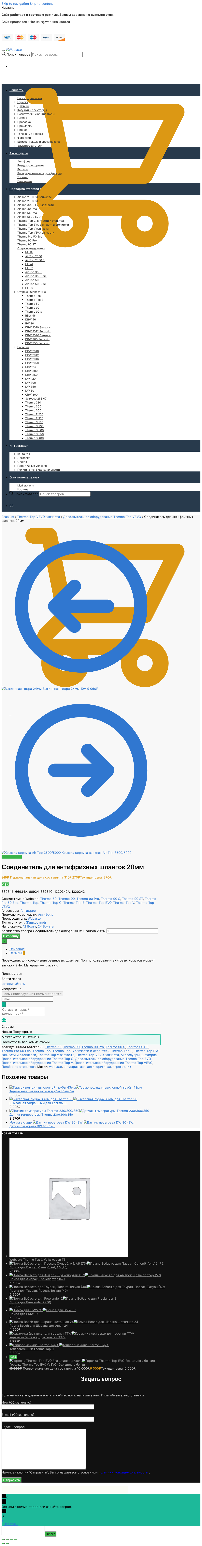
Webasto (34, 918)
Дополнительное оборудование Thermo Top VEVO (102, 517)
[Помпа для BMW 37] (42, 1310)
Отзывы (17, 953)
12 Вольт (29, 926)
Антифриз (28, 911)
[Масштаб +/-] (15, 1539)
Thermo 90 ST (132, 899)
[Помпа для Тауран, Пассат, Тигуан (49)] (87, 1287)
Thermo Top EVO (98, 903)
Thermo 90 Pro (88, 899)
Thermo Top (29, 903)
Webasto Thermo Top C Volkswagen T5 (37, 1259)
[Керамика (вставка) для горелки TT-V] (71, 1333)
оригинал (103, 1067)
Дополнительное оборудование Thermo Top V (37, 1063)
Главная (8, 517)
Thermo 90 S (110, 899)
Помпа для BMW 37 (23, 1314)
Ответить (11, 1524)
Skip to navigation (15, 4)
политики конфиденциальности (124, 1472)
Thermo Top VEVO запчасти (38, 517)
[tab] (85, 949)
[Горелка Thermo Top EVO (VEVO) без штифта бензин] (82, 1361)
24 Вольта (46, 926)
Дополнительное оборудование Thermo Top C (37, 1059)
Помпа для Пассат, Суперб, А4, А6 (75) (38, 1267)
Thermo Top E (73, 903)
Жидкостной (36, 922)
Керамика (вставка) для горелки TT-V (37, 1337)
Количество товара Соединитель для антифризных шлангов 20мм (54, 931)
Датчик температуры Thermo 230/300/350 (41, 1114)
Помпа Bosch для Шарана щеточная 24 (38, 1325)
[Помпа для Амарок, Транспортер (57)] (85, 1275)
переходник (122, 1067)
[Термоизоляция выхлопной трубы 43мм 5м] (75, 1087)
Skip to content (41, 4)
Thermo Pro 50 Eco (16, 1051)
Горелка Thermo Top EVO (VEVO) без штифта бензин (48, 1364)
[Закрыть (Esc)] (3, 1539)
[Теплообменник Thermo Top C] (59, 1345)
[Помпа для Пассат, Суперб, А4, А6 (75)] (87, 1263)
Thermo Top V (123, 903)
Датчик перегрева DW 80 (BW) (32, 1126)
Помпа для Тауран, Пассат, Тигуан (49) (38, 1290)
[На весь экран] (11, 1539)
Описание (17, 949)
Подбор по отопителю (19, 1067)
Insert (50, 1534)
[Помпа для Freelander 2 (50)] (62, 1298)
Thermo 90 (66, 899)
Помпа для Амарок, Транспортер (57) (37, 1279)
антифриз (71, 1067)
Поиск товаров (18, 54)
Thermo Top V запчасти (56, 1055)
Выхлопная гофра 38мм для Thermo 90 (38, 1103)
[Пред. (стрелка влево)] (3, 1543)
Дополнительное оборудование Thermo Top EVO (113, 1059)
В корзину (10, 936)
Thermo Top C (51, 903)
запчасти (87, 1067)
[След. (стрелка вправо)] (7, 1543)
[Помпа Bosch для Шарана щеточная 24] (73, 1322)
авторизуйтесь (13, 984)
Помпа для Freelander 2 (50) (30, 1302)
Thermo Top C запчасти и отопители (80, 1051)
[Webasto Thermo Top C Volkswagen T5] (68, 1256)
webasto (55, 1067)
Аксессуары (130, 1055)
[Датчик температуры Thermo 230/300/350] (79, 1111)
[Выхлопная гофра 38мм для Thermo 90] (73, 1099)
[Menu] (3, 50)
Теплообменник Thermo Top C (31, 1349)
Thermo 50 (48, 899)
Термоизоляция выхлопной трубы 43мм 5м (41, 1091)
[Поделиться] (7, 1539)
